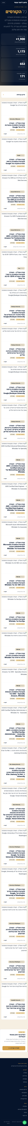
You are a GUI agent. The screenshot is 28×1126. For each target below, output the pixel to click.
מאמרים (25, 1079)
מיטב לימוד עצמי (20, 2)
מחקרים (25, 1106)
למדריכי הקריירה (14, 1048)
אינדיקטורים (24, 1099)
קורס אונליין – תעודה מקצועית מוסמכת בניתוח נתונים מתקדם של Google (15, 161)
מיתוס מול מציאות (22, 1109)
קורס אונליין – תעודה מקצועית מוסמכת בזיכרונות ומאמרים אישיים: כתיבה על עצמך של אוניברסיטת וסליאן (14, 428)
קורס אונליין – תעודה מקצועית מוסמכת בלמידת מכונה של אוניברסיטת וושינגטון (15, 930)
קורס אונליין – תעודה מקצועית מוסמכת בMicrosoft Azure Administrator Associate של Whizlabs (14, 545)
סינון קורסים (21, 95)
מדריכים (25, 1076)
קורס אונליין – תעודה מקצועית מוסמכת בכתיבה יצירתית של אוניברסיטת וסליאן (15, 352)
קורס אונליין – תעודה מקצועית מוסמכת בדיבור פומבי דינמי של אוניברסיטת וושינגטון (14, 969)
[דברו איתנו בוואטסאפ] (25, 1122)
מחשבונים (24, 1093)
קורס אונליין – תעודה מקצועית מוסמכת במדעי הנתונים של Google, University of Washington (15, 892)
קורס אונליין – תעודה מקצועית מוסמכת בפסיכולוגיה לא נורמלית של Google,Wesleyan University (14, 314)
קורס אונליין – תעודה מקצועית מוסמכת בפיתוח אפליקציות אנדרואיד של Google (15, 1007)
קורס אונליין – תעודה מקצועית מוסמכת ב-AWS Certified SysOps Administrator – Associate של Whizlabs (15, 732)
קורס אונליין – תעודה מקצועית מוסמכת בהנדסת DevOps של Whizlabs (15, 619)
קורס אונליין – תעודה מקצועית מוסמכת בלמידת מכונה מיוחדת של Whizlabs (15, 655)
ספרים (25, 1073)
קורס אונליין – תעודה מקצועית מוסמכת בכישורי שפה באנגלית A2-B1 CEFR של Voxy (15, 275)
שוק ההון (24, 1096)
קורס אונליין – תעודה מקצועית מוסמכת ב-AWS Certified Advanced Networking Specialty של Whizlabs (15, 468)
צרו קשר (25, 1115)
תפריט (3, 2)
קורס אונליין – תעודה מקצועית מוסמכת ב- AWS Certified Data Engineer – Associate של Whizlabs (15, 507)
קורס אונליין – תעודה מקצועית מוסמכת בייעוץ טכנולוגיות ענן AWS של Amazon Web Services (16, 199)
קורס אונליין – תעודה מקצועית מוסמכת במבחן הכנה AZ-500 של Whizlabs (15, 583)
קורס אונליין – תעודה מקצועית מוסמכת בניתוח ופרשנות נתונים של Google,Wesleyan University (14, 390)
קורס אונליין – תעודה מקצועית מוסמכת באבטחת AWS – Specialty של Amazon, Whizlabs (15, 693)
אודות (25, 1112)
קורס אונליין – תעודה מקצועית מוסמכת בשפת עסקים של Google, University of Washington (15, 854)
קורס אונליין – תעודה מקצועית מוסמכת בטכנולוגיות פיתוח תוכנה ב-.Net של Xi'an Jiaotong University (15, 772)
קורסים (25, 1082)
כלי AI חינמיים (23, 1089)
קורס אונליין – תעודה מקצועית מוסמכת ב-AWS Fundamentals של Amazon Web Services (14, 237)
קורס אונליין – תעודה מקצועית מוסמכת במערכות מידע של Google (15, 125)
